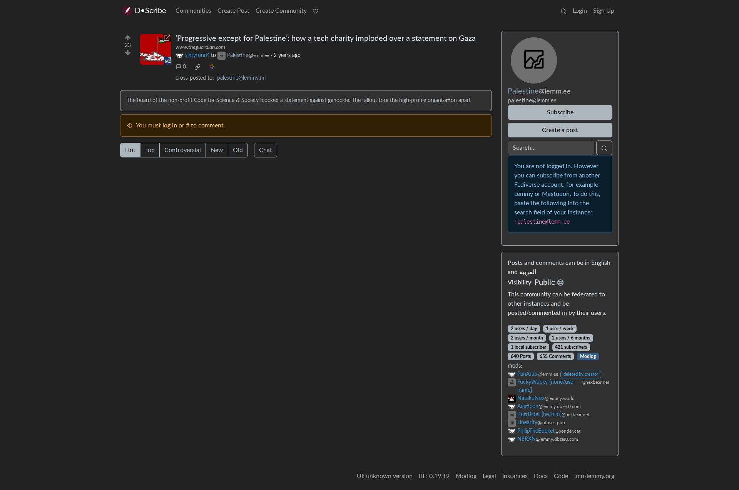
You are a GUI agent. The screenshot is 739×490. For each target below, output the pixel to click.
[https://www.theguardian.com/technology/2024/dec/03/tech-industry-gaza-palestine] (155, 49)
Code (561, 476)
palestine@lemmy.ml (241, 78)
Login (580, 11)
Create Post (233, 11)
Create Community (281, 11)
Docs (541, 476)
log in (169, 125)
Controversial (182, 150)
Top (150, 150)
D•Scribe (150, 11)
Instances (515, 476)
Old (238, 150)
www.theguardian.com (200, 47)
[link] (197, 67)
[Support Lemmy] (315, 10)
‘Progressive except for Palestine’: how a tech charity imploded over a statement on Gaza (326, 38)
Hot (130, 150)
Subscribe (560, 112)
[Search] (563, 10)
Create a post (560, 130)
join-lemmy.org (594, 476)
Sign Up (603, 11)
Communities (193, 11)
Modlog (588, 356)
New (217, 150)
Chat (265, 150)
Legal (489, 476)
